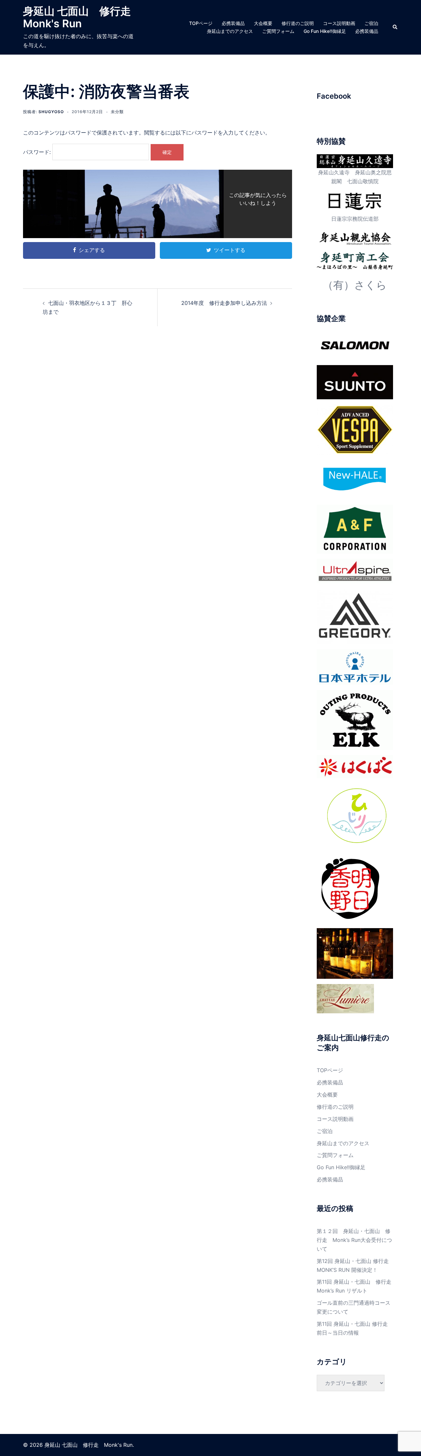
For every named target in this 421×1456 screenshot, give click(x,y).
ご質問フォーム (278, 31)
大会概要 (263, 23)
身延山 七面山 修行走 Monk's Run (82, 17)
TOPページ (200, 23)
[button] (395, 27)
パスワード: (37, 152)
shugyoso (51, 111)
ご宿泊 (371, 23)
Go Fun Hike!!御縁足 (325, 31)
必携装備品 (233, 23)
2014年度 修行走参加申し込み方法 (224, 303)
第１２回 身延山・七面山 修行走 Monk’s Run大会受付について (354, 1240)
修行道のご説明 (298, 23)
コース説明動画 (339, 23)
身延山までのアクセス (230, 31)
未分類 (117, 111)
